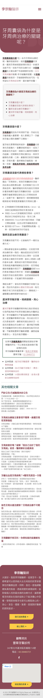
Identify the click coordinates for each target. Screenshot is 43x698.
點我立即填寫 (32, 351)
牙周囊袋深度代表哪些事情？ (21, 105)
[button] (39, 9)
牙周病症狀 (14, 80)
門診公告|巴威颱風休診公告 (14, 393)
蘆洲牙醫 (7, 308)
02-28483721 (29, 354)
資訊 (21, 638)
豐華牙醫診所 (21, 643)
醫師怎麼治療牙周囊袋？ (19, 108)
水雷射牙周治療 (26, 287)
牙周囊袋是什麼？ (16, 102)
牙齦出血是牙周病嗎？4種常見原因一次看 (21, 475)
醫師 (21, 573)
